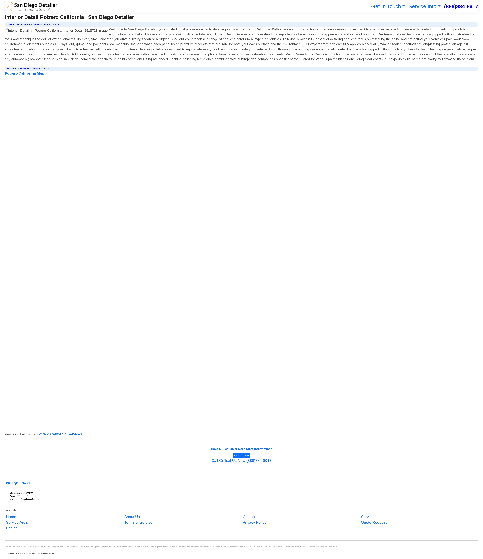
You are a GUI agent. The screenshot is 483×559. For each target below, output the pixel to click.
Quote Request (374, 522)
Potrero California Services (59, 434)
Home (11, 517)
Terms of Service (138, 522)
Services (368, 517)
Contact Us (252, 517)
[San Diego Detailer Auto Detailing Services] (31, 6)
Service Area (17, 522)
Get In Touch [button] (386, 6)
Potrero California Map (24, 73)
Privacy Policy (254, 522)
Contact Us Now (241, 455)
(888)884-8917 (461, 6)
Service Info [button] (422, 6)
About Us (132, 517)
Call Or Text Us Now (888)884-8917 (241, 460)
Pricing (12, 528)
